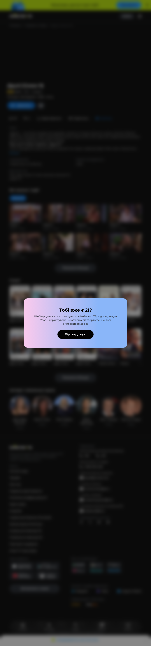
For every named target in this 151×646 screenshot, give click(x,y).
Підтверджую (75, 334)
